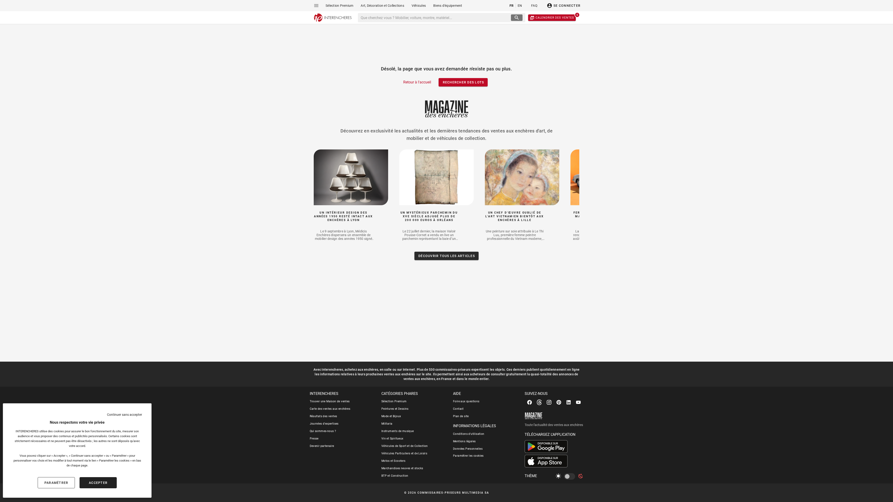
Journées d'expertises (324, 423)
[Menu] (316, 5)
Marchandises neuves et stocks (402, 468)
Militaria (387, 423)
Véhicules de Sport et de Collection (404, 446)
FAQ (534, 5)
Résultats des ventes (323, 416)
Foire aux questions (466, 401)
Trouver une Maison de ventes (330, 401)
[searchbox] (435, 18)
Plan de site (461, 416)
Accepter (98, 483)
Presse (314, 438)
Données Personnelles (468, 448)
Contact (458, 408)
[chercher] (517, 17)
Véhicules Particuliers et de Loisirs (404, 453)
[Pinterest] (559, 402)
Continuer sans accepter (124, 414)
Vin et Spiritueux (392, 438)
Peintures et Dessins (395, 408)
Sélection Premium (394, 401)
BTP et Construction (394, 475)
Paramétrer (56, 483)
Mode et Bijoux (391, 416)
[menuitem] (339, 5)
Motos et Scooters (393, 460)
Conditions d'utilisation (468, 434)
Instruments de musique (397, 431)
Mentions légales (464, 441)
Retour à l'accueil (417, 82)
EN (520, 5)
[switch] (570, 476)
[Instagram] (549, 402)
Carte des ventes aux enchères (330, 408)
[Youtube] (578, 402)
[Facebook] (529, 402)
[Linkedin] (568, 402)
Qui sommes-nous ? (323, 431)
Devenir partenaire (322, 446)
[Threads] (539, 402)
